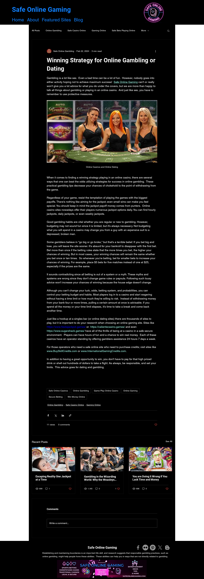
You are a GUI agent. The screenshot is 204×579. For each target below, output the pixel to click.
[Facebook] (138, 547)
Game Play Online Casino (106, 390)
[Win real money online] (53, 459)
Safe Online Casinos (58, 390)
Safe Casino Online (77, 30)
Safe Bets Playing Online (123, 30)
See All (169, 441)
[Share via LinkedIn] (62, 415)
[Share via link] (70, 415)
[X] (160, 547)
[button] (168, 30)
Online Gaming (130, 390)
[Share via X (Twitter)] (55, 415)
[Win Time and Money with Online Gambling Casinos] (150, 459)
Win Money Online (76, 397)
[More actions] (155, 51)
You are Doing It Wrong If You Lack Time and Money (149, 478)
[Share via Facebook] (48, 415)
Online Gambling (54, 30)
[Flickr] (145, 547)
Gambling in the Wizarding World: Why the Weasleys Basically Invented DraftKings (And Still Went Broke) (101, 478)
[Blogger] (167, 547)
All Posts (36, 30)
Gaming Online (99, 30)
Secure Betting (56, 397)
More (143, 30)
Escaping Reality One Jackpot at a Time (53, 478)
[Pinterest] (153, 547)
